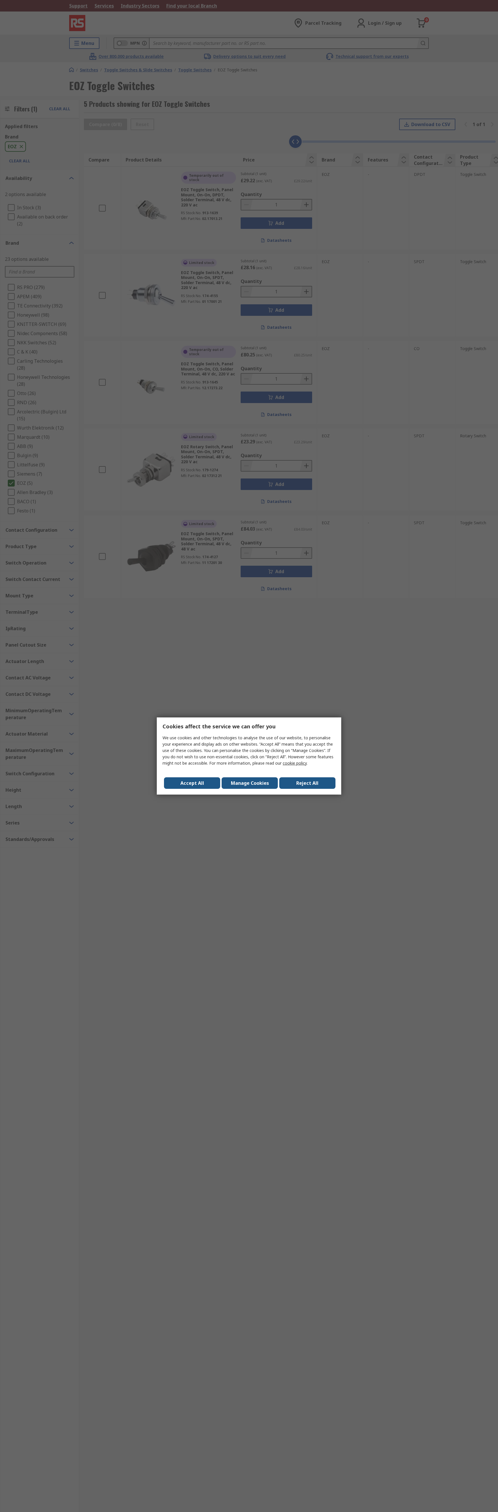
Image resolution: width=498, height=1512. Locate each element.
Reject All (307, 783)
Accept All (192, 783)
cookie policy (295, 763)
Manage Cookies (250, 783)
